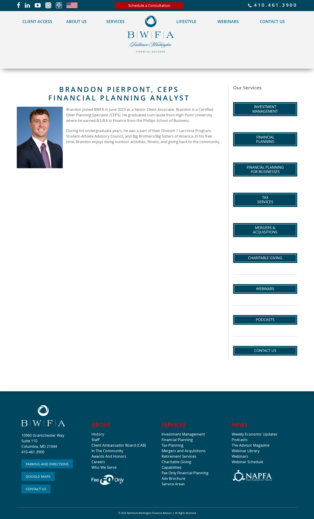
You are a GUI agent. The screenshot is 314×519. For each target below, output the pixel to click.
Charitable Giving (265, 257)
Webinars (228, 21)
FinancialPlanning (265, 139)
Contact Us (272, 21)
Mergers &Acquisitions (265, 230)
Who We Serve (104, 467)
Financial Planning (177, 439)
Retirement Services (179, 456)
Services (115, 21)
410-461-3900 (32, 451)
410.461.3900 (274, 5)
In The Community (107, 450)
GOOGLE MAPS (38, 476)
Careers (98, 461)
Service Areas (173, 484)
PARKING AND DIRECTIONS (47, 464)
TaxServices (265, 199)
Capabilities (172, 467)
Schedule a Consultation (149, 5)
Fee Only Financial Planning (185, 472)
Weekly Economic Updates (254, 434)
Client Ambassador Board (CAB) (118, 445)
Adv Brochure (173, 478)
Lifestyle (186, 21)
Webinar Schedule (247, 461)
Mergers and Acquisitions (184, 450)
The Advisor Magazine (250, 445)
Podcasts (265, 319)
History (97, 434)
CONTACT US (36, 489)
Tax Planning (172, 445)
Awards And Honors (108, 456)
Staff (95, 439)
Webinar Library (246, 450)
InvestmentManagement (265, 109)
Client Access (37, 21)
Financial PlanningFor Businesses (265, 169)
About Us (76, 21)
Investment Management (183, 434)
